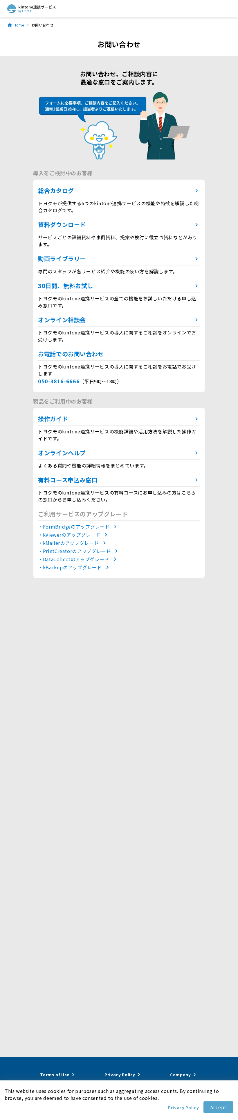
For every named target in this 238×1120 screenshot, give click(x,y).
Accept (218, 1107)
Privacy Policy (183, 1107)
